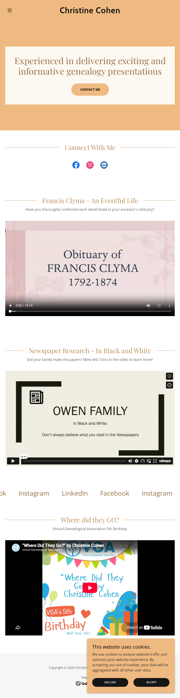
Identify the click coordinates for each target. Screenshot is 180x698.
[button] (18, 10)
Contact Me (90, 89)
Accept (151, 682)
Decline (110, 682)
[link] (90, 11)
